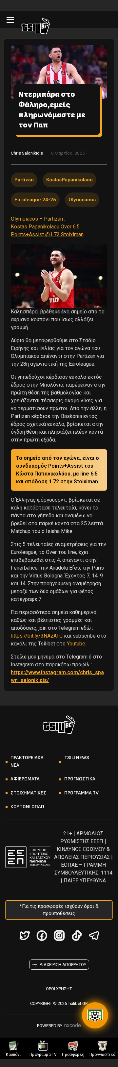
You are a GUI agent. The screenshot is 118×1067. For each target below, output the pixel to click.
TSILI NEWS (76, 758)
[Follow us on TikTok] (76, 935)
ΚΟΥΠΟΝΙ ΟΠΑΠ (27, 807)
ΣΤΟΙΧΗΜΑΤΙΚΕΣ (28, 793)
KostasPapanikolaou (69, 180)
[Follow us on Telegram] (94, 935)
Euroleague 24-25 (35, 200)
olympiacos (82, 200)
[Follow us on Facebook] (42, 935)
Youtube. (76, 644)
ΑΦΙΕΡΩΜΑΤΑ (25, 779)
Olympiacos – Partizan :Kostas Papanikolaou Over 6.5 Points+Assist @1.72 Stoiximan (47, 227)
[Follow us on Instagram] (59, 935)
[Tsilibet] (35, 27)
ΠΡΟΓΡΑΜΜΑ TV (81, 793)
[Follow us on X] (24, 935)
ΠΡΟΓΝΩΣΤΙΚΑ (79, 779)
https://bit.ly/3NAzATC (37, 636)
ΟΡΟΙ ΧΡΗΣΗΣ (59, 988)
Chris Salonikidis (27, 153)
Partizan (24, 180)
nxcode (72, 1025)
